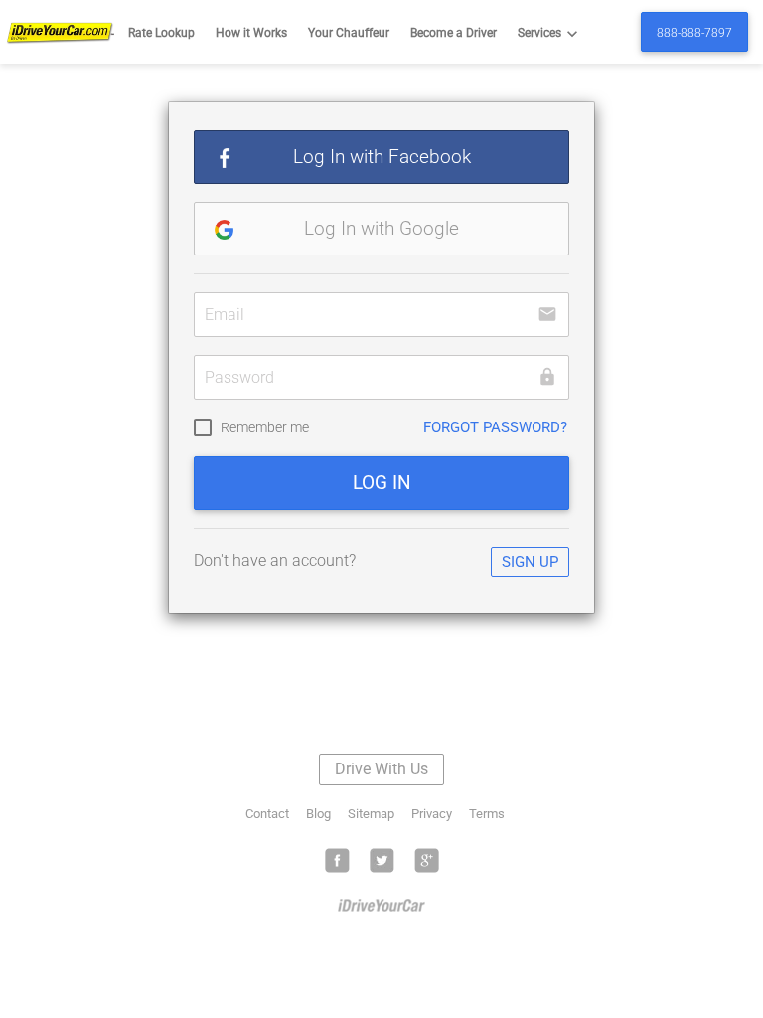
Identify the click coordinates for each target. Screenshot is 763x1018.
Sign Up (530, 562)
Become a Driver (453, 33)
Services (550, 33)
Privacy (431, 813)
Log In (382, 483)
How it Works (251, 33)
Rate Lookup (161, 33)
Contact (267, 813)
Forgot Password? (495, 428)
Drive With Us (381, 769)
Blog (318, 813)
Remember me (265, 427)
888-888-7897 (694, 33)
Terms (487, 813)
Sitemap (371, 813)
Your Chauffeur (348, 33)
